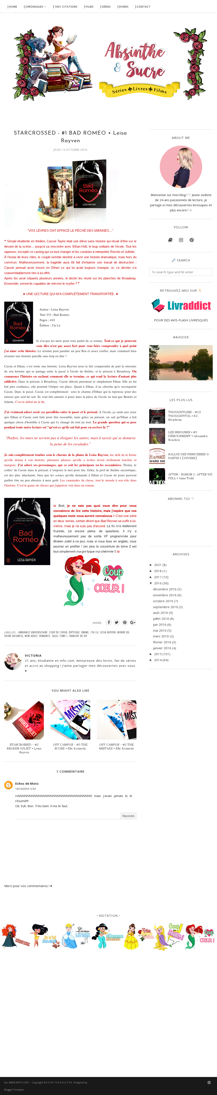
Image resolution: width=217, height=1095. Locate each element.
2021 (158, 565)
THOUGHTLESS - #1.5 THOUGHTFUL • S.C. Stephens (184, 416)
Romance (44, 636)
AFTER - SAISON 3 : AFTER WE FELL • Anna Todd (190, 476)
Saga (55, 636)
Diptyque (74, 632)
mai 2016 (160, 630)
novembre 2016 (165, 595)
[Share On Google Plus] (132, 622)
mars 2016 (161, 636)
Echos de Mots (27, 783)
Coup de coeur (58, 632)
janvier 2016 (162, 648)
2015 (158, 654)
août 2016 (160, 612)
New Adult (31, 636)
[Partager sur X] (116, 622)
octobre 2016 (163, 601)
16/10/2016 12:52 (25, 789)
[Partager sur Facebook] (108, 622)
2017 (158, 577)
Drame (85, 632)
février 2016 (162, 642)
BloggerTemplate (14, 1089)
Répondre (128, 816)
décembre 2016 (165, 589)
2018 (158, 571)
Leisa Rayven (108, 632)
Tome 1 (63, 636)
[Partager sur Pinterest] (124, 622)
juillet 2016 (161, 618)
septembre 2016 (165, 607)
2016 (158, 583)
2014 (158, 660)
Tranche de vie (78, 636)
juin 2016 (159, 624)
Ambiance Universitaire (32, 632)
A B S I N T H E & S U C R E (58, 1082)
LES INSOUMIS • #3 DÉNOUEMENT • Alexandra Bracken (187, 436)
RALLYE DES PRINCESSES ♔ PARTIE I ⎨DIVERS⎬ (188, 456)
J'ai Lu (94, 632)
